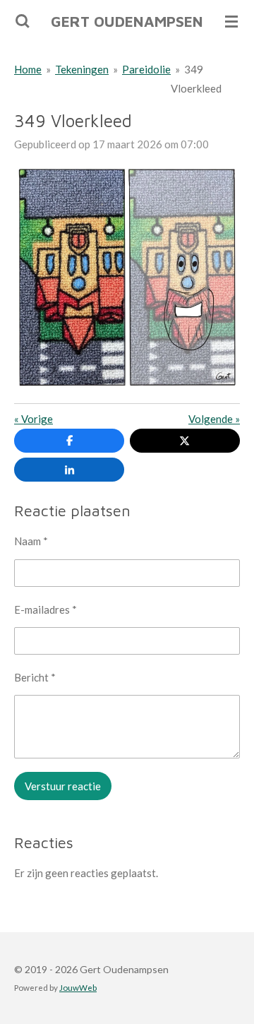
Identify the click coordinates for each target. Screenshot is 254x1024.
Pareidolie (146, 69)
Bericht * (35, 677)
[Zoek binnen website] (22, 21)
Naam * (31, 541)
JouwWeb (78, 987)
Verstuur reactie (63, 786)
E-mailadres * (45, 609)
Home (28, 69)
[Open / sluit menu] (231, 21)
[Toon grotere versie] (127, 278)
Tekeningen (82, 69)
